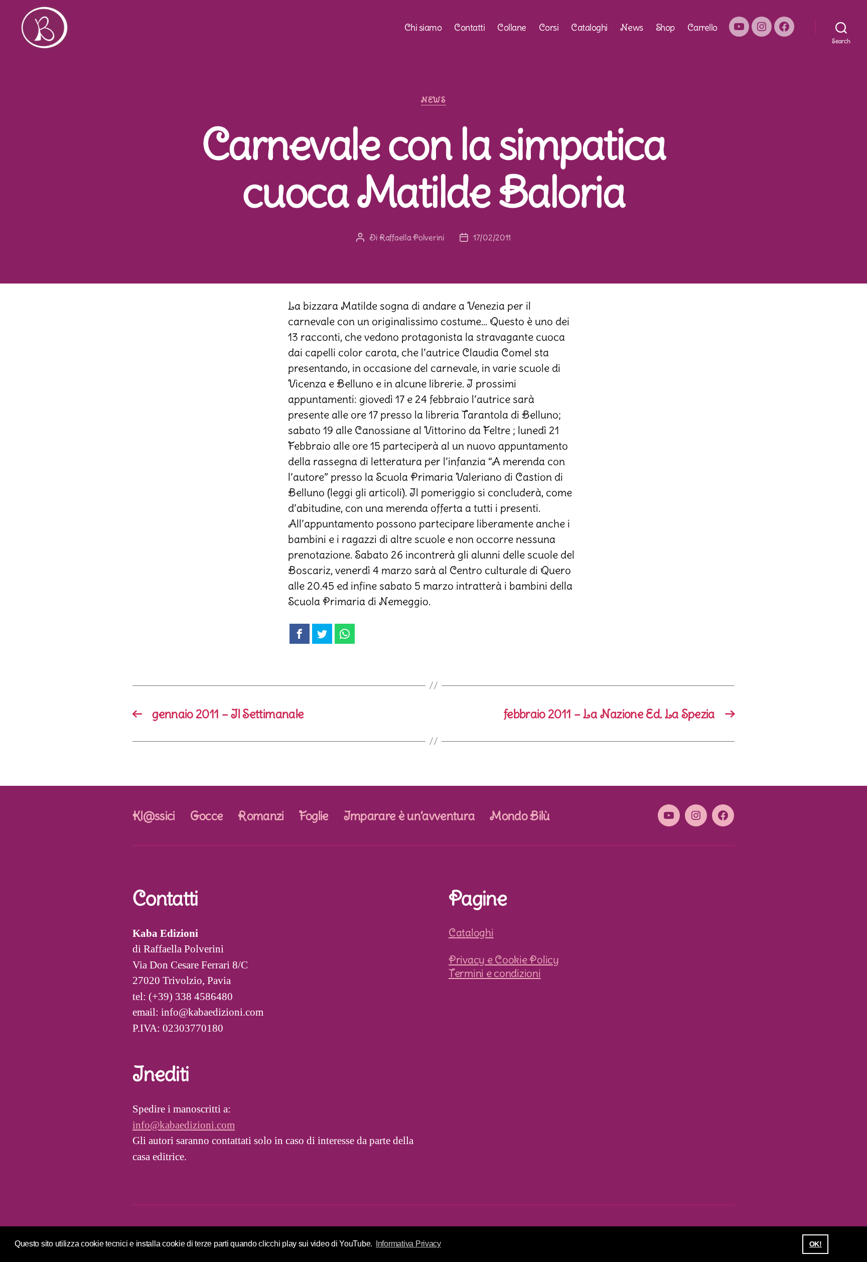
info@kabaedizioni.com (183, 1125)
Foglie (314, 815)
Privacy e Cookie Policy (504, 959)
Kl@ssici (153, 815)
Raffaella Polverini (412, 237)
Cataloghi (589, 27)
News (631, 27)
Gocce (206, 815)
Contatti (469, 27)
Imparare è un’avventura (409, 815)
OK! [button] (815, 1244)
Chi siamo (423, 27)
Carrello (702, 27)
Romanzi (260, 815)
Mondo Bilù (519, 815)
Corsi (549, 27)
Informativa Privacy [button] (408, 1243)
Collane (511, 27)
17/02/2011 (492, 237)
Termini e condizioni (495, 973)
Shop (665, 27)
